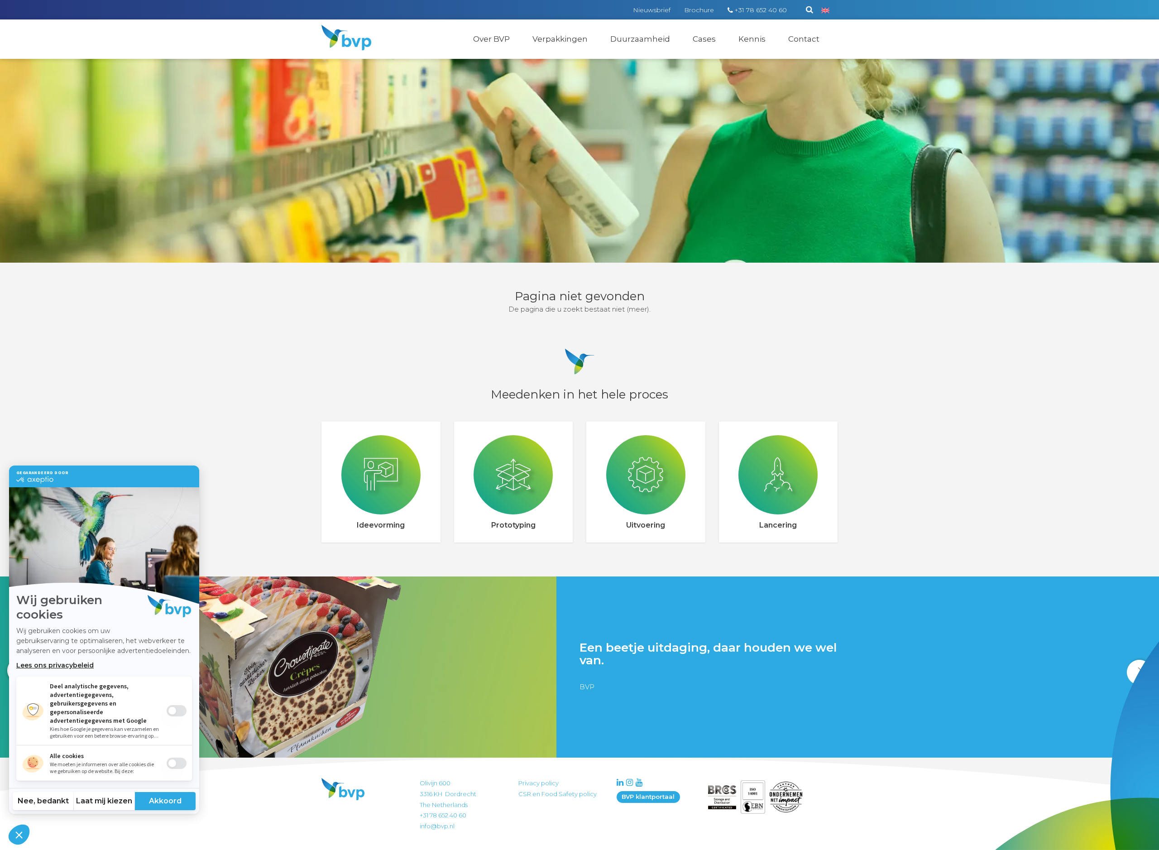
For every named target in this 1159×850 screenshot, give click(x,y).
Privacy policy (538, 783)
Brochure (699, 10)
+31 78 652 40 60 (760, 10)
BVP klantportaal (648, 796)
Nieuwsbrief (651, 10)
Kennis (752, 38)
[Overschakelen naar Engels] (825, 10)
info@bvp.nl (437, 826)
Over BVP (491, 38)
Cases (704, 38)
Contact (803, 38)
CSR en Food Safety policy (557, 793)
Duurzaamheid (640, 38)
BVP (340, 30)
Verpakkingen (560, 38)
